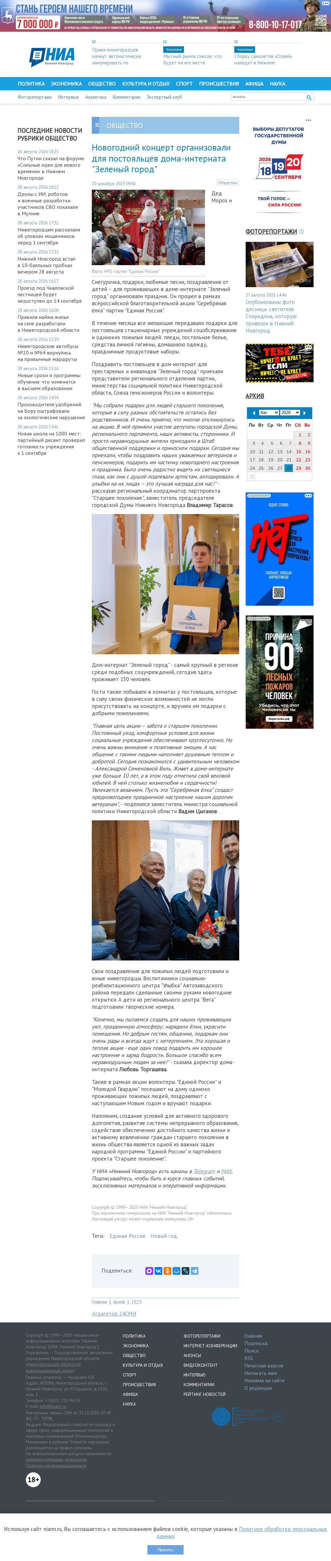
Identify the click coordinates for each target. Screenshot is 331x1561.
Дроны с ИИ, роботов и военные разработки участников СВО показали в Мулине (47, 204)
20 (280, 459)
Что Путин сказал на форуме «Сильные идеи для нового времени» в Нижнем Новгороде (50, 168)
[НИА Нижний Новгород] (51, 65)
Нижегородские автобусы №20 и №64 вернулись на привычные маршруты (47, 352)
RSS (248, 1358)
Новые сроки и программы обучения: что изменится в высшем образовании (48, 381)
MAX (226, 1171)
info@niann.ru (53, 1406)
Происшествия (219, 83)
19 (270, 459)
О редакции (258, 1388)
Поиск (251, 1350)
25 (261, 468)
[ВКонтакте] (158, 1271)
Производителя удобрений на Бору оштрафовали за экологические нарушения (51, 411)
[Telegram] (194, 1271)
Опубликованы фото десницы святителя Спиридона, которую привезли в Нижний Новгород (271, 316)
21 (289, 459)
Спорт (184, 83)
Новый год (164, 1236)
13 (280, 451)
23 (307, 459)
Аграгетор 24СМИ (114, 1313)
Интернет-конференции (210, 1346)
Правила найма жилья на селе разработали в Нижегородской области (48, 323)
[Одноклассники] (167, 1271)
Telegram (204, 1171)
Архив (119, 1302)
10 (252, 451)
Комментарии (126, 97)
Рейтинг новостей (205, 1394)
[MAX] (149, 1271)
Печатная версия (263, 1365)
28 (289, 468)
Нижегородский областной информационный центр (53, 1367)
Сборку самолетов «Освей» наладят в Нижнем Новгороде (263, 62)
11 (261, 451)
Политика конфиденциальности (56, 1465)
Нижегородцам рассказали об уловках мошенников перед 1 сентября (48, 236)
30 (307, 468)
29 (298, 468)
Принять (165, 1549)
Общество (102, 83)
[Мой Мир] (176, 1271)
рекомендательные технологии (56, 1459)
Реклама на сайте (264, 1380)
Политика (31, 83)
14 (289, 451)
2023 (136, 1302)
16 (307, 451)
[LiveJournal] (185, 1271)
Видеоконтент (201, 1365)
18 (261, 459)
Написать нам (260, 1373)
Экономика (66, 83)
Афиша (254, 83)
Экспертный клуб (164, 97)
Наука (277, 83)
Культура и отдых (146, 83)
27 (280, 468)
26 (270, 468)
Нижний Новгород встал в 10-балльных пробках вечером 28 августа (46, 265)
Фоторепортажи (35, 97)
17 (252, 459)
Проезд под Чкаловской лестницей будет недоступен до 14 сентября (49, 294)
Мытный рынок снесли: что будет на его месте (192, 59)
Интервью (68, 97)
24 (252, 468)
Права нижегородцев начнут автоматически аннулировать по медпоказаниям (116, 59)
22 (298, 459)
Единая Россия (127, 1236)
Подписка (255, 1343)
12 (270, 451)
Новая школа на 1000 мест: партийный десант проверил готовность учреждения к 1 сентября (51, 443)
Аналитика (95, 97)
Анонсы (192, 1355)
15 (298, 451)
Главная (99, 1302)
